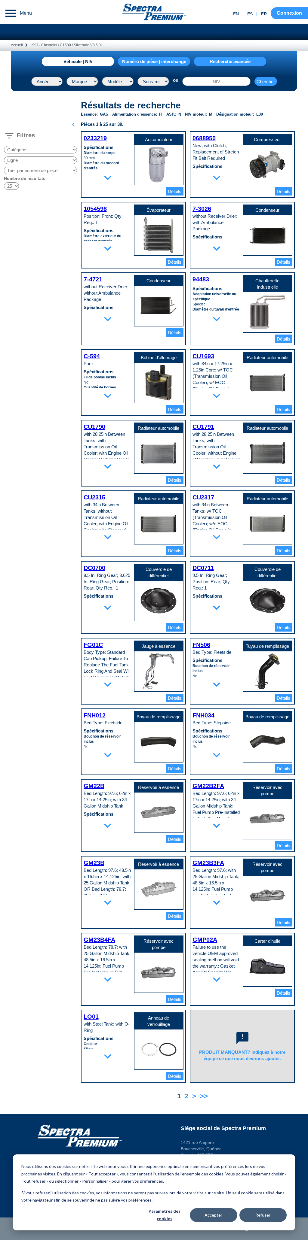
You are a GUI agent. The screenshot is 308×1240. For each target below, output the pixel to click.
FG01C (93, 644)
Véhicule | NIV (78, 61)
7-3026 (201, 208)
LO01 (91, 1016)
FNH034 (203, 715)
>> (204, 1096)
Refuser (262, 1214)
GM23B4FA (99, 939)
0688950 (204, 138)
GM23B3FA (208, 863)
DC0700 (94, 568)
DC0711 (203, 568)
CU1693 (203, 356)
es (250, 13)
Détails (174, 191)
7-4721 (93, 279)
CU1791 (203, 426)
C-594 (92, 356)
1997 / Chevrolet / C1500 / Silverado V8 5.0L (66, 45)
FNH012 (95, 715)
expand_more (107, 178)
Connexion (289, 13)
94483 (200, 279)
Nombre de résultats (24, 178)
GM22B (94, 786)
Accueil (17, 45)
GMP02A (204, 939)
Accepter (213, 1214)
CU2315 (94, 497)
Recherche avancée (230, 61)
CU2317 (203, 497)
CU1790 (94, 426)
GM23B (94, 863)
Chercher (266, 81)
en (236, 13)
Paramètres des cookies (164, 1214)
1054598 (95, 208)
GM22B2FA (208, 786)
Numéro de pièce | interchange (154, 61)
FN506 (201, 644)
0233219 (95, 138)
